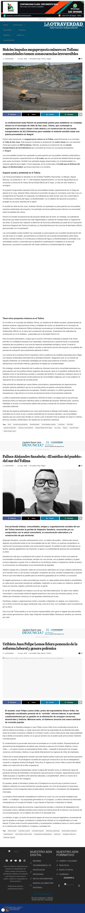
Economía (7, 30)
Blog (38, 59)
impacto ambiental (10, 428)
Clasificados (8, 40)
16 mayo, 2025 (22, 59)
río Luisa (57, 428)
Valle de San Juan (10, 431)
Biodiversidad (34, 424)
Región (49, 59)
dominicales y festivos (69, 831)
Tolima (65, 428)
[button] (59, 885)
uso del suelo (74, 428)
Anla (9, 424)
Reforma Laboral (9, 837)
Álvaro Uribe (12, 831)
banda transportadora (20, 424)
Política (22, 30)
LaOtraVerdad (9, 59)
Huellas (20, 35)
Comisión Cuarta (24, 831)
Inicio (5, 25)
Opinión (6, 35)
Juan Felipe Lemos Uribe (23, 834)
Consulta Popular (38, 831)
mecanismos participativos (43, 834)
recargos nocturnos (69, 834)
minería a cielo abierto (25, 428)
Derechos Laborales (52, 831)
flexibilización (8, 834)
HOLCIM (70, 424)
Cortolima (61, 424)
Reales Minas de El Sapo (44, 428)
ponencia (57, 834)
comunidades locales (49, 424)
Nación (43, 653)
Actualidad (17, 25)
